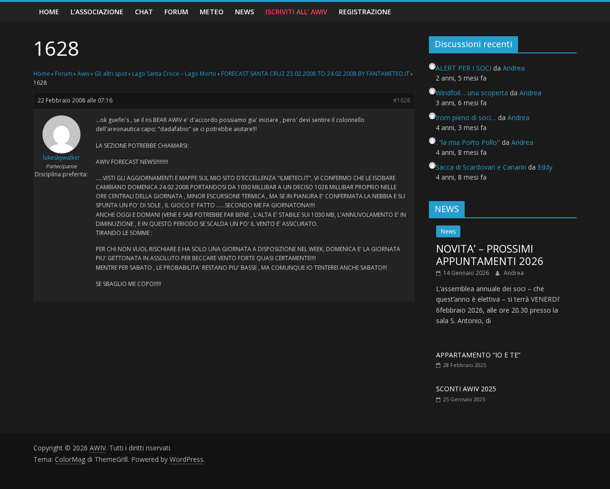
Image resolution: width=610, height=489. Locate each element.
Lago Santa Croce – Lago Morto (174, 74)
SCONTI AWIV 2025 (466, 388)
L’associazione (97, 11)
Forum (176, 11)
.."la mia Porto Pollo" (468, 142)
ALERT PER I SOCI (463, 67)
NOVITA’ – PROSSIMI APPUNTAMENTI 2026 (490, 254)
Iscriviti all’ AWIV (296, 11)
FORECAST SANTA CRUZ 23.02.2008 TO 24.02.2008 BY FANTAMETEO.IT (315, 74)
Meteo (212, 11)
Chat (144, 11)
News (244, 11)
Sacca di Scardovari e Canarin (481, 167)
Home (49, 11)
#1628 (401, 100)
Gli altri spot (110, 74)
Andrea (514, 273)
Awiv (83, 74)
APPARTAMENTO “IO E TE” (478, 354)
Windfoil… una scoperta (472, 92)
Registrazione (365, 11)
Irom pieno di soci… (466, 117)
